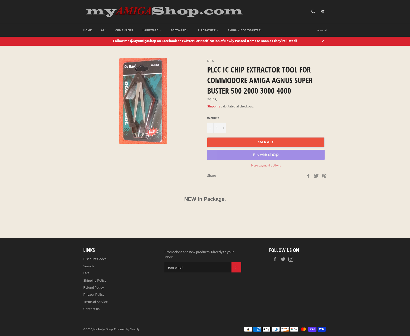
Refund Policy (93, 287)
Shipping (213, 106)
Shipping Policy (94, 280)
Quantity (213, 117)
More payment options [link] (266, 165)
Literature (207, 30)
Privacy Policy (93, 294)
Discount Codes (94, 258)
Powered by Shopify (126, 329)
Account (322, 30)
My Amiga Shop (103, 329)
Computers (124, 30)
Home (87, 30)
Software (178, 30)
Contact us (91, 308)
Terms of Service (95, 301)
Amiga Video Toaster (244, 30)
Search (88, 266)
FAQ (86, 273)
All (103, 30)
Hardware (150, 30)
